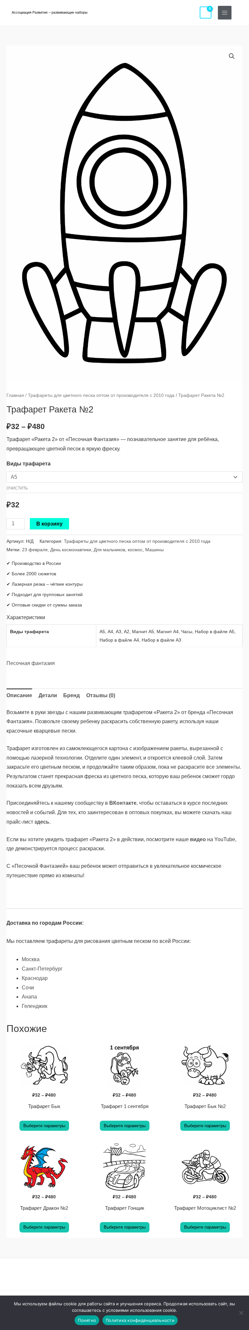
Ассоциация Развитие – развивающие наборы (50, 12)
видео (198, 839)
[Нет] (241, 1313)
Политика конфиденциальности (140, 1320)
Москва (31, 959)
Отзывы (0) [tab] (100, 695)
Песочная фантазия (30, 663)
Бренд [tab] (71, 695)
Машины (154, 549)
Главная (15, 395)
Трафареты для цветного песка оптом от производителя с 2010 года (101, 395)
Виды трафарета (28, 463)
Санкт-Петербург (42, 968)
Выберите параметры (44, 1125)
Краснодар (35, 978)
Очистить (17, 488)
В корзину (49, 524)
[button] (240, 12)
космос (135, 549)
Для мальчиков (109, 549)
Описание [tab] (19, 695)
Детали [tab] (48, 695)
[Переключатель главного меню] (224, 13)
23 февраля (35, 549)
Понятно (87, 1320)
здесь (41, 822)
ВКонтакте (122, 803)
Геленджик (34, 1006)
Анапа (29, 996)
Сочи (28, 987)
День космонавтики (70, 549)
